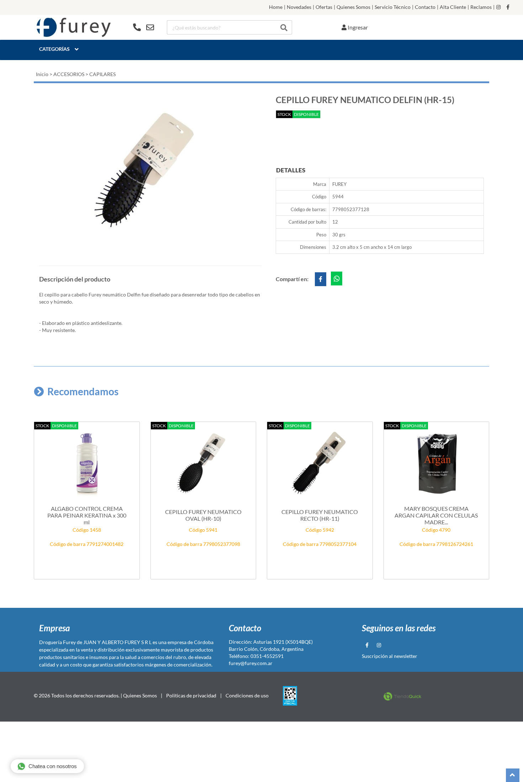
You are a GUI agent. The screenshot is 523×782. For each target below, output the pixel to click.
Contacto (425, 7)
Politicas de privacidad (191, 695)
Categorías (54, 49)
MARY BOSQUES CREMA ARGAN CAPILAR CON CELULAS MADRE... (436, 515)
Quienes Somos (353, 7)
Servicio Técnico (393, 7)
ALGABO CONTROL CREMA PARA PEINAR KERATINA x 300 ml (86, 515)
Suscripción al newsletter (389, 656)
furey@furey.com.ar (251, 663)
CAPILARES (102, 74)
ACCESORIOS (68, 74)
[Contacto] (143, 27)
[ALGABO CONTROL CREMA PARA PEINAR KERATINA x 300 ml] (86, 463)
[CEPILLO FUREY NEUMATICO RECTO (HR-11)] (320, 463)
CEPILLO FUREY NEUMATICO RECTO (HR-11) (319, 515)
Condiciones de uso (247, 695)
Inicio (42, 74)
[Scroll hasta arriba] (512, 775)
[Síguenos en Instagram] (498, 7)
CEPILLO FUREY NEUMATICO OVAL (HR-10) (203, 515)
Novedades (299, 7)
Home (275, 7)
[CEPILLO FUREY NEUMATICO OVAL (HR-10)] (203, 463)
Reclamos (481, 7)
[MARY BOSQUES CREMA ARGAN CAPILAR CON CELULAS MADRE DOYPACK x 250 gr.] (436, 463)
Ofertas (324, 7)
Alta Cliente (453, 7)
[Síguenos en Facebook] (507, 7)
